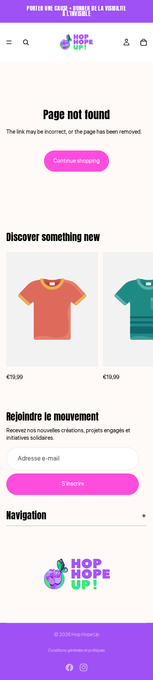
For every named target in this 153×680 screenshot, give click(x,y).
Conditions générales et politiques (76, 650)
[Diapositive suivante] (138, 317)
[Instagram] (83, 667)
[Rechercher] (26, 42)
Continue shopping (76, 161)
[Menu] (9, 42)
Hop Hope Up (85, 634)
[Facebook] (69, 667)
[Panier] (143, 42)
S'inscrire (73, 484)
